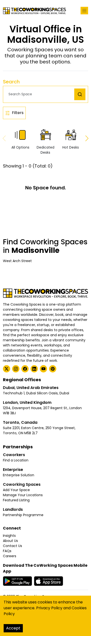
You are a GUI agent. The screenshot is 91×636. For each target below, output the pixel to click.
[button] (40, 94)
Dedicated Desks (45, 150)
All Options (20, 147)
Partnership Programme (23, 514)
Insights (9, 535)
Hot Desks (70, 147)
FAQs (7, 550)
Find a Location (15, 460)
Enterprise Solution (18, 475)
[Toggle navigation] (84, 10)
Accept (13, 628)
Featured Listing (16, 500)
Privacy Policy (49, 608)
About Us (10, 540)
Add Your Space (16, 489)
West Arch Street (17, 260)
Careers (9, 556)
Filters (18, 112)
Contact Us (12, 545)
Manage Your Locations (23, 495)
